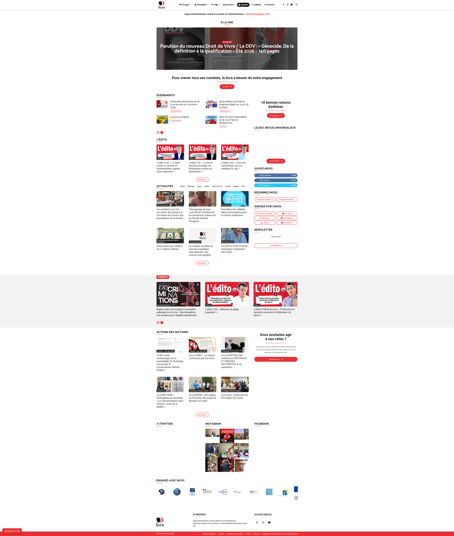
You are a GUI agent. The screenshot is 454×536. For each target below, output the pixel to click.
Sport (199, 186)
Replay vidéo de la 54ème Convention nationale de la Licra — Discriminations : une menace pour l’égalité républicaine (176, 312)
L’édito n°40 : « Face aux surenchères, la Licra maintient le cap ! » (233, 166)
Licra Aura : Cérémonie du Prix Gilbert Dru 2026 (234, 396)
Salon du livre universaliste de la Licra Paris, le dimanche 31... (233, 120)
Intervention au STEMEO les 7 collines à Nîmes (169, 247)
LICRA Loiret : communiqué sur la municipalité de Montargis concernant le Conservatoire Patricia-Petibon (170, 362)
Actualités (227, 42)
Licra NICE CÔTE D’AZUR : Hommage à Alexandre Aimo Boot (234, 249)
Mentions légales (209, 534)
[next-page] (161, 132)
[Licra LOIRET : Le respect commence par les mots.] (202, 344)
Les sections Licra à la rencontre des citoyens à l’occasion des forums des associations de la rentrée (170, 213)
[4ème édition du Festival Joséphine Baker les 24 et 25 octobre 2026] (211, 104)
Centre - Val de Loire (165, 351)
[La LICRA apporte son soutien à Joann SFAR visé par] (241, 465)
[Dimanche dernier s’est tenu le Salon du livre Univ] (227, 450)
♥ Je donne (269, 4)
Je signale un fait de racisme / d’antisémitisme (280, 534)
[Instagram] (287, 4)
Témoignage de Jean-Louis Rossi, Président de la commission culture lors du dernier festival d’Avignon (202, 215)
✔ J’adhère (256, 4)
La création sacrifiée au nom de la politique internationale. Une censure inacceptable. (201, 250)
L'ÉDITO (162, 139)
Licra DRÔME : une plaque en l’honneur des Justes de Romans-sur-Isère (202, 398)
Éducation (191, 186)
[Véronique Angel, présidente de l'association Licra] (212, 465)
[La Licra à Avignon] (162, 120)
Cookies (221, 534)
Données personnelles (235, 534)
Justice (206, 186)
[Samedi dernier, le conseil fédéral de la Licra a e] (241, 450)
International (195, 242)
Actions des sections (172, 332)
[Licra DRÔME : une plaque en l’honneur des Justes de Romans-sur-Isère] (202, 384)
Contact (256, 534)
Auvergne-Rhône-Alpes (199, 391)
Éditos (159, 158)
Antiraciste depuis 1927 (258, 14)
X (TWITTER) (165, 424)
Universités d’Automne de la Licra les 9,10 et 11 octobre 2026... (184, 105)
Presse (248, 534)
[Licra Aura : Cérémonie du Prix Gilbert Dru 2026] (235, 384)
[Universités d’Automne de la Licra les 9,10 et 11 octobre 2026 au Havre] (162, 104)
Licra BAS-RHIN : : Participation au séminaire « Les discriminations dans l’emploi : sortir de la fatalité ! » (170, 401)
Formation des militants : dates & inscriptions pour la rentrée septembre (234, 212)
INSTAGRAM (213, 424)
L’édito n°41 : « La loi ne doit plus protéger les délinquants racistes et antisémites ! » (200, 167)
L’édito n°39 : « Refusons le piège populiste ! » (222, 310)
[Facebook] (283, 4)
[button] (296, 5)
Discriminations (163, 305)
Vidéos (163, 277)
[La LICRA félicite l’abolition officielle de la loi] (227, 465)
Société (228, 186)
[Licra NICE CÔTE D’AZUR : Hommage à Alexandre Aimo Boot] (235, 235)
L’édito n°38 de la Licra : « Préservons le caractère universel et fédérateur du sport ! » (274, 312)
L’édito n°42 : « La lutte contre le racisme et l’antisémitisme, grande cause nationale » (168, 167)
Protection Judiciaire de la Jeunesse (168, 241)
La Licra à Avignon (179, 117)
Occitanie (226, 351)
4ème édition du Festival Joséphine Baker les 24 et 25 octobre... (233, 105)
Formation (226, 205)
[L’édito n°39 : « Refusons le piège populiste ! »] (227, 294)
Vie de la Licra (217, 186)
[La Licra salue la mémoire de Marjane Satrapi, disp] (227, 436)
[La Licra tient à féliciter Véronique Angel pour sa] (212, 436)
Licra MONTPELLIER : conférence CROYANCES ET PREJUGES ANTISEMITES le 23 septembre (234, 361)
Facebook (261, 424)
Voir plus (202, 179)
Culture (223, 126)
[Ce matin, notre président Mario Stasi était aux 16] (241, 436)
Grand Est (161, 391)
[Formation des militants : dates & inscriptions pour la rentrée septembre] (235, 198)
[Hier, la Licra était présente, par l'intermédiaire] (212, 450)
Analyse (236, 186)
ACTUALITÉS (165, 186)
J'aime (294, 175)
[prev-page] (158, 132)
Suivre (293, 180)
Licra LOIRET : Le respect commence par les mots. (202, 356)
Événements (176, 111)
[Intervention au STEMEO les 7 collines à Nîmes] (170, 235)
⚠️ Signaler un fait (12, 531)
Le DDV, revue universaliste (275, 128)
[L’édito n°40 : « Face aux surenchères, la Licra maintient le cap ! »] (235, 152)
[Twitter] (291, 4)
